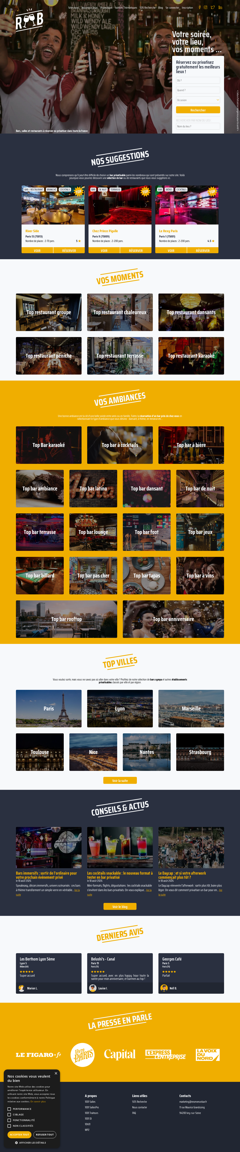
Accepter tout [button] (19, 1134)
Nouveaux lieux (90, 7)
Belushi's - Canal (103, 959)
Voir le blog (120, 907)
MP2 (87, 1130)
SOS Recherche (148, 7)
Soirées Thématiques (126, 7)
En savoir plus (38, 1101)
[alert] (32, 1108)
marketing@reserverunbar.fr (193, 1101)
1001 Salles (90, 1101)
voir (37, 250)
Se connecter (172, 7)
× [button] (55, 1073)
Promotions (106, 7)
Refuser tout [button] (45, 1134)
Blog (160, 7)
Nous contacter (139, 1107)
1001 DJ (88, 1118)
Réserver (69, 250)
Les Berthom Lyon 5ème (37, 959)
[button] (198, 99)
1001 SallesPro (92, 1107)
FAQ (134, 1113)
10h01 (87, 1124)
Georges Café (172, 959)
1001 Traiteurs (91, 1113)
